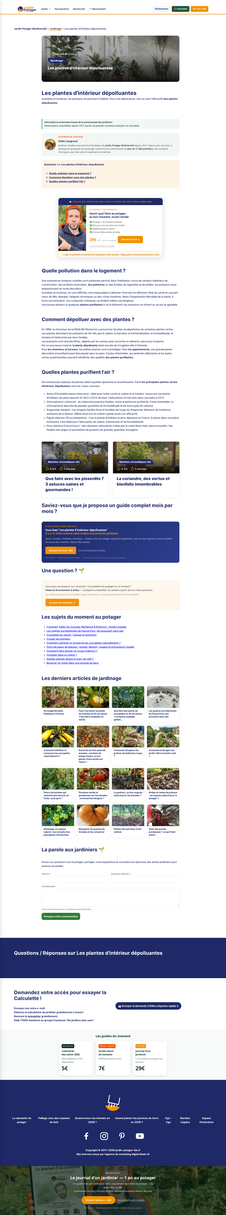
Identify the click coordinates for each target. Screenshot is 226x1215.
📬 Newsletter (161, 9)
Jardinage (55, 28)
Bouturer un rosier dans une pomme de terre (73, 662)
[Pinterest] (122, 1135)
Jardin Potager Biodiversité (30, 28)
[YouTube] (140, 1135)
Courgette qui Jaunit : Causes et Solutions (72, 634)
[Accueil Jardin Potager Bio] (27, 9)
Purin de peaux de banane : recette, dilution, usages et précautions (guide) (90, 646)
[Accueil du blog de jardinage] (113, 1102)
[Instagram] (104, 1135)
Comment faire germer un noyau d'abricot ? (72, 650)
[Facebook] (86, 1135)
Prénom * (46, 874)
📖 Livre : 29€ (199, 9)
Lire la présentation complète (102, 246)
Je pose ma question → (62, 602)
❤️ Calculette (180, 9)
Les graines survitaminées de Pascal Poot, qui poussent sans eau (85, 630)
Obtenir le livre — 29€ (98, 1200)
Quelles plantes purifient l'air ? (67, 181)
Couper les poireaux (58, 638)
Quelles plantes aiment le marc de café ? (70, 658)
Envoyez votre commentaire (61, 916)
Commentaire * (49, 886)
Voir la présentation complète (91, 550)
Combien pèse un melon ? (62, 654)
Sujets (44, 9)
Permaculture (62, 9)
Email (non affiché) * (121, 874)
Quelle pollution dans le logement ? (70, 173)
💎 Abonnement (97, 9)
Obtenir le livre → (130, 239)
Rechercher (79, 9)
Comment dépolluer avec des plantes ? (72, 177)
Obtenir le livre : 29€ (61, 550)
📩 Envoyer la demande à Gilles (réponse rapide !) (148, 1005)
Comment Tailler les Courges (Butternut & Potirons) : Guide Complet (86, 626)
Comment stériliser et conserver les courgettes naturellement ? (84, 642)
